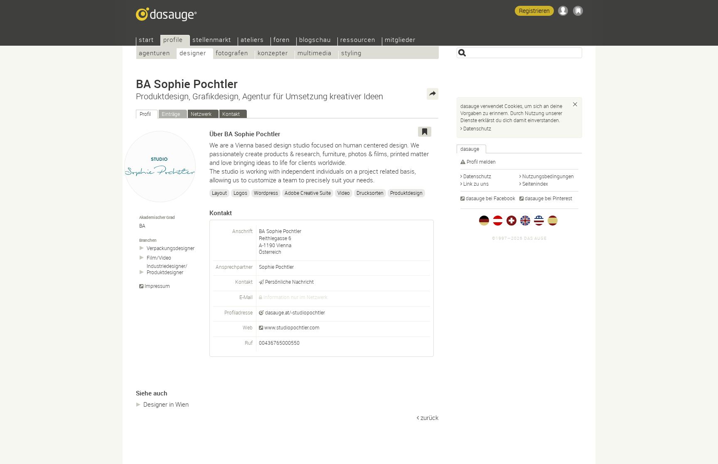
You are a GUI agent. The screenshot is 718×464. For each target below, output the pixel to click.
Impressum (157, 286)
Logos (240, 192)
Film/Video (159, 258)
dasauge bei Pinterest (548, 198)
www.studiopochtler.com (292, 327)
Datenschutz (477, 128)
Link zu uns (476, 183)
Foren (281, 40)
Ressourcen (357, 40)
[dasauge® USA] (539, 221)
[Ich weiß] (575, 104)
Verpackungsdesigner (170, 248)
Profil (145, 113)
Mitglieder (400, 40)
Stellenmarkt (211, 40)
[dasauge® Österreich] (498, 221)
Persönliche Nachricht (289, 281)
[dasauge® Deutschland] (484, 221)
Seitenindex (535, 183)
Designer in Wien (166, 404)
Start (146, 40)
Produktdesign (406, 192)
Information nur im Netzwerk (295, 297)
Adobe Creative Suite (308, 192)
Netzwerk (201, 113)
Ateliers (252, 40)
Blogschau (315, 40)
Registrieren (534, 11)
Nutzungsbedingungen (548, 176)
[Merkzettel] (577, 10)
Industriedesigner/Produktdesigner (167, 269)
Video (343, 192)
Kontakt (231, 113)
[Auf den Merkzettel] (424, 132)
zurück (429, 417)
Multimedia (315, 54)
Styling (351, 54)
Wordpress (266, 192)
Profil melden (481, 161)
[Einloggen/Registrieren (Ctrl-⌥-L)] (563, 10)
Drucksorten (370, 192)
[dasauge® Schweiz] (511, 221)
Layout (219, 192)
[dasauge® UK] (525, 221)
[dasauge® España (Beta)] (553, 221)
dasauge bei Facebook (490, 198)
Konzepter (273, 54)
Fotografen (232, 54)
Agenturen (154, 54)
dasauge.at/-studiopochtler (295, 312)
